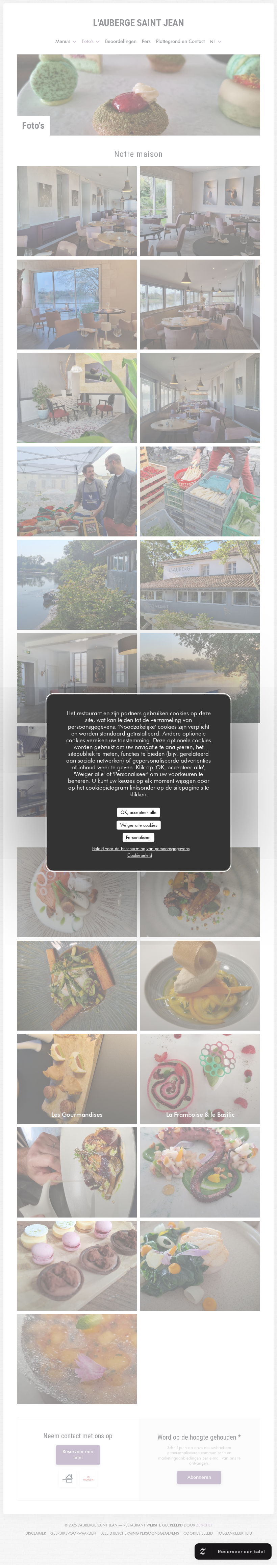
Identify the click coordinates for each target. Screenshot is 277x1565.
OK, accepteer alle (138, 812)
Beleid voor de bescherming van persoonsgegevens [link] (141, 848)
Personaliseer (138, 837)
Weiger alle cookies (138, 824)
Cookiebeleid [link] (139, 855)
